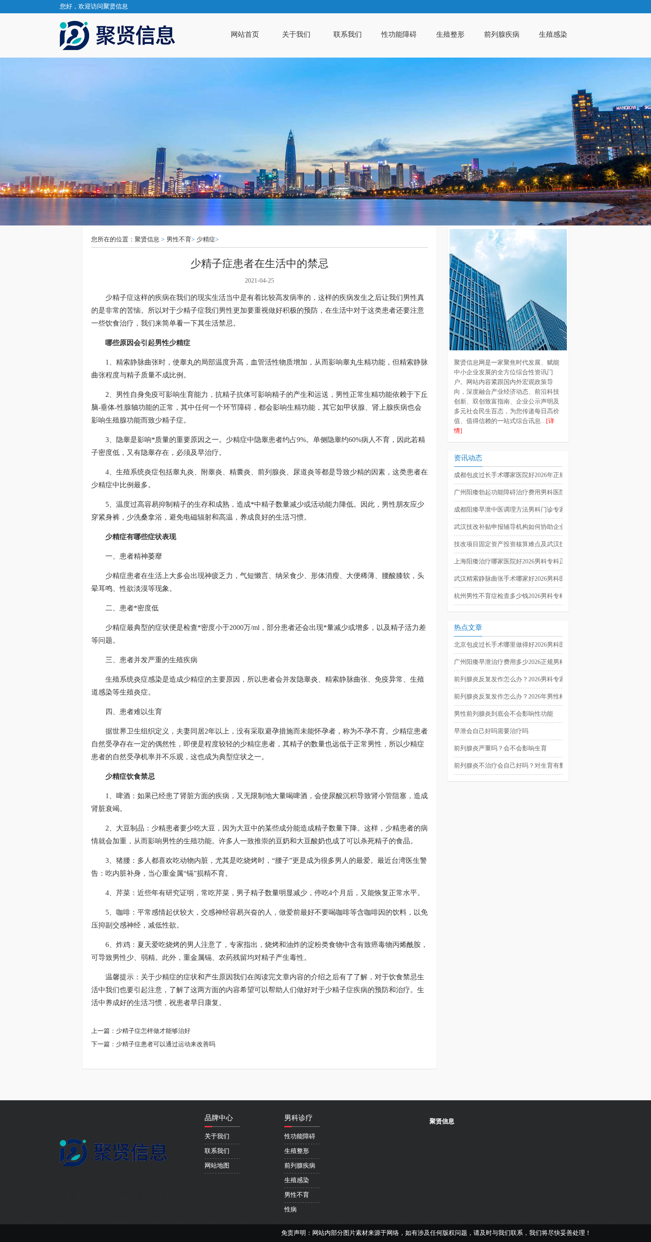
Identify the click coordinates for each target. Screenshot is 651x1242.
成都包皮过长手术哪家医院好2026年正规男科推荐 (522, 475)
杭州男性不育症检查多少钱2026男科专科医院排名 (522, 596)
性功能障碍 (399, 34)
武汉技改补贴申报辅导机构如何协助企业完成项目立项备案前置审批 (547, 527)
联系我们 (347, 34)
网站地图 (217, 1165)
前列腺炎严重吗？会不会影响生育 (500, 748)
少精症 (206, 239)
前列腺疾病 (501, 34)
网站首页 (245, 34)
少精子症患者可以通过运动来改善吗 (165, 1044)
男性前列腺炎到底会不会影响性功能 (503, 713)
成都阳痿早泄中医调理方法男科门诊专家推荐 (516, 509)
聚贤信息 (147, 239)
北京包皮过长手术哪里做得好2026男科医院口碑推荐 (525, 644)
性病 (290, 1209)
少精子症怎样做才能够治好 (153, 1031)
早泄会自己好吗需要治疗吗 (491, 731)
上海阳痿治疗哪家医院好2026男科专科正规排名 (519, 561)
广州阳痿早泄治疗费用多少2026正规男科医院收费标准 (528, 662)
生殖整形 (450, 34)
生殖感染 (553, 34)
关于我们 (296, 34)
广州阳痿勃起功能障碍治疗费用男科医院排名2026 (522, 492)
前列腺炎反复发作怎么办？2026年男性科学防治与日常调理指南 (541, 696)
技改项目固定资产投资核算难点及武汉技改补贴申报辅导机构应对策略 (550, 544)
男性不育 (179, 239)
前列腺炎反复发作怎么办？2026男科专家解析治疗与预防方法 (537, 679)
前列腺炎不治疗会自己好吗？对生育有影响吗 (516, 765)
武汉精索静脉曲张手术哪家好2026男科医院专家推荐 (525, 578)
